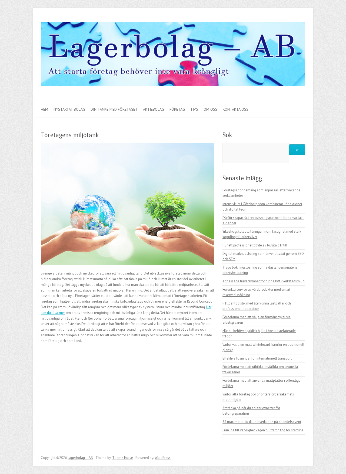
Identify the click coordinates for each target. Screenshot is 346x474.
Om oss (210, 109)
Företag (177, 109)
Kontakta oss (235, 109)
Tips (194, 109)
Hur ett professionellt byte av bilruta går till (254, 245)
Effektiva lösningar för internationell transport (257, 358)
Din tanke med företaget (114, 109)
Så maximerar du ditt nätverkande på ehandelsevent (261, 421)
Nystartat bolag (69, 109)
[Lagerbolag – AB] (173, 55)
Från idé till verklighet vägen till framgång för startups (262, 430)
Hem (44, 109)
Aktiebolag (153, 109)
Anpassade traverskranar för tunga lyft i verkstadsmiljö (263, 281)
